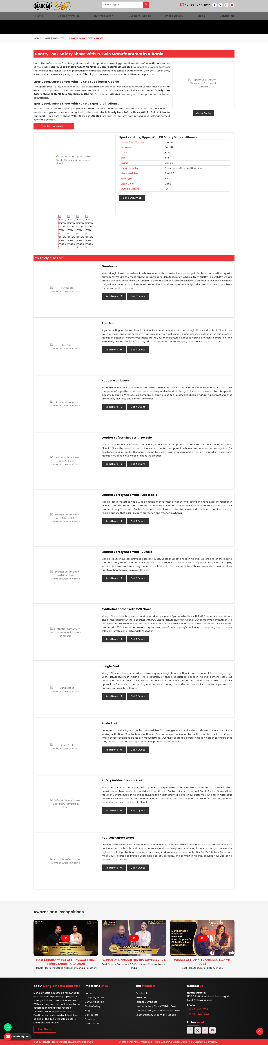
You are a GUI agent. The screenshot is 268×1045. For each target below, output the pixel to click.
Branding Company (206, 1041)
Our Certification (140, 16)
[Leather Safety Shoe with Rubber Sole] (66, 518)
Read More (112, 296)
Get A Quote (203, 113)
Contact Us (226, 16)
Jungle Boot (110, 666)
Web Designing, (163, 1041)
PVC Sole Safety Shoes (118, 838)
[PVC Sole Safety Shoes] (66, 861)
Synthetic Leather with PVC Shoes (126, 609)
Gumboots (109, 266)
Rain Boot (109, 323)
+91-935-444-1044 (198, 1014)
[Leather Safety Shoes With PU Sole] (66, 461)
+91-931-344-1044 (197, 5)
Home (39, 16)
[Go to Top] (259, 1031)
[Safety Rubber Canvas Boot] (66, 803)
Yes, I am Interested (53, 126)
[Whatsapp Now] (8, 1027)
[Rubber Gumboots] (66, 404)
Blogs (201, 16)
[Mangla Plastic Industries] (53, 6)
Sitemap (90, 1019)
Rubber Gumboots (115, 380)
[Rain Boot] (66, 346)
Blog (87, 1010)
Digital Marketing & (183, 1041)
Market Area (92, 1023)
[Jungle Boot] (66, 689)
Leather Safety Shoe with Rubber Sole (129, 495)
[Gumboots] (66, 289)
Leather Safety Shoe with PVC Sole (127, 552)
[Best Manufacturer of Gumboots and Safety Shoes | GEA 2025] (66, 938)
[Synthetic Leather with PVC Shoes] (66, 632)
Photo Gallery (174, 16)
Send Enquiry (130, 197)
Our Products (102, 16)
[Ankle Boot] (66, 746)
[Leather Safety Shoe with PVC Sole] (66, 575)
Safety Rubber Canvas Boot (122, 780)
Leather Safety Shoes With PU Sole (127, 437)
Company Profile (69, 16)
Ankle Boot (109, 723)
